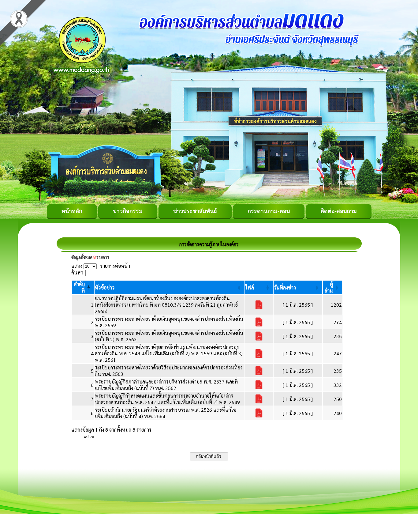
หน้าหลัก (72, 211)
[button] (104, 287)
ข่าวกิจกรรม (128, 211)
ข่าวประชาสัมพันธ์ (195, 211)
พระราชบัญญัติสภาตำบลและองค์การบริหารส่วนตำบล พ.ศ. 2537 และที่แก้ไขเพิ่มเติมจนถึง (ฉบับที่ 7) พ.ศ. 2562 (166, 384)
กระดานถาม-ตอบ (269, 211)
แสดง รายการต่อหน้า (100, 266)
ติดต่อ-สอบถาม (338, 211)
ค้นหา (77, 272)
